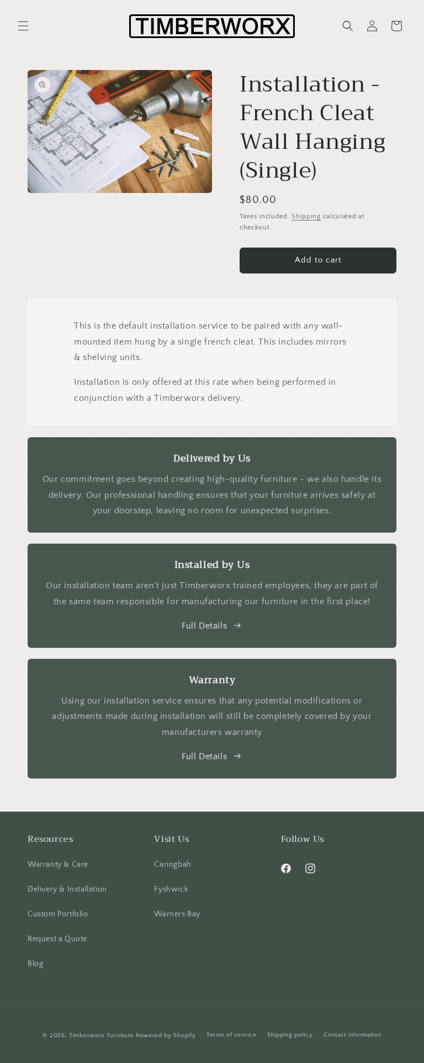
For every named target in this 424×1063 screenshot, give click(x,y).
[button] (23, 26)
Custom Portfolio (58, 914)
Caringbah (172, 864)
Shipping (306, 216)
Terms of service (231, 1035)
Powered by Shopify (166, 1035)
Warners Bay (177, 914)
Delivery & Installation (67, 889)
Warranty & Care (58, 864)
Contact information (352, 1035)
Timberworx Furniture (101, 1035)
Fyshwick (171, 889)
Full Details (204, 626)
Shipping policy (290, 1035)
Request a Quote (57, 939)
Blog (35, 963)
